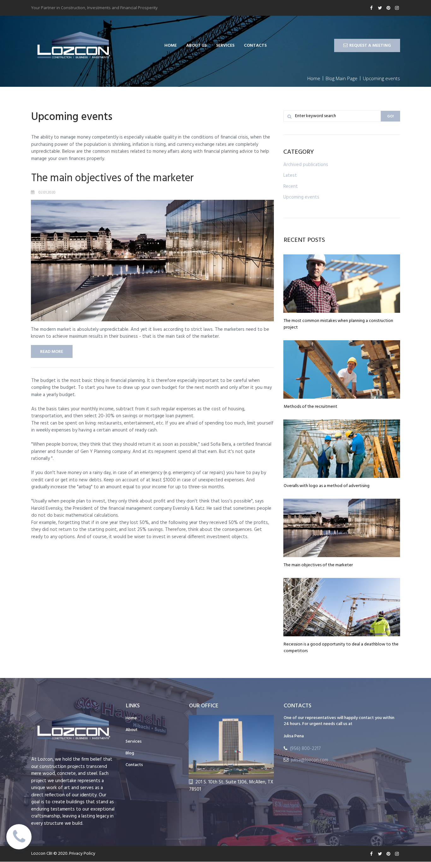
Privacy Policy (82, 853)
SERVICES (225, 46)
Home (131, 718)
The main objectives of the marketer (112, 178)
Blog (130, 753)
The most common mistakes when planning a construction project (338, 324)
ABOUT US (196, 46)
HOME (170, 46)
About (132, 730)
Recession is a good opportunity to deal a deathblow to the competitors (341, 648)
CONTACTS (255, 46)
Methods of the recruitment (310, 406)
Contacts (134, 765)
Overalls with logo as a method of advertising (326, 486)
